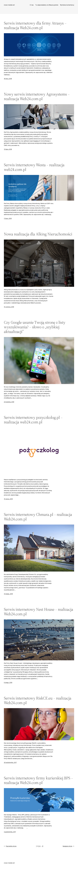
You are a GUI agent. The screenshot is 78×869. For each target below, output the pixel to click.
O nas (32, 5)
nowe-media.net (9, 5)
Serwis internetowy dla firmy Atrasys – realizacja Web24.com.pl (35, 25)
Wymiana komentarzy (67, 5)
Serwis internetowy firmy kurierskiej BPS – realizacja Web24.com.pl (38, 780)
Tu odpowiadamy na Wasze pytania (46, 5)
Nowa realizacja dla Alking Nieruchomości (38, 234)
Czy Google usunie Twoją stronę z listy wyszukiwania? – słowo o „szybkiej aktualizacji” (34, 327)
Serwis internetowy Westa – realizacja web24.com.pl (34, 167)
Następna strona (68, 846)
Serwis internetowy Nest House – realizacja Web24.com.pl (38, 611)
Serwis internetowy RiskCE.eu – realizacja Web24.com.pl (37, 700)
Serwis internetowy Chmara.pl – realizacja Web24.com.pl (38, 516)
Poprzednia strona (10, 846)
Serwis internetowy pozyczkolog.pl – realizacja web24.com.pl (33, 419)
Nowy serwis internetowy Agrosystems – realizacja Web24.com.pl (37, 96)
